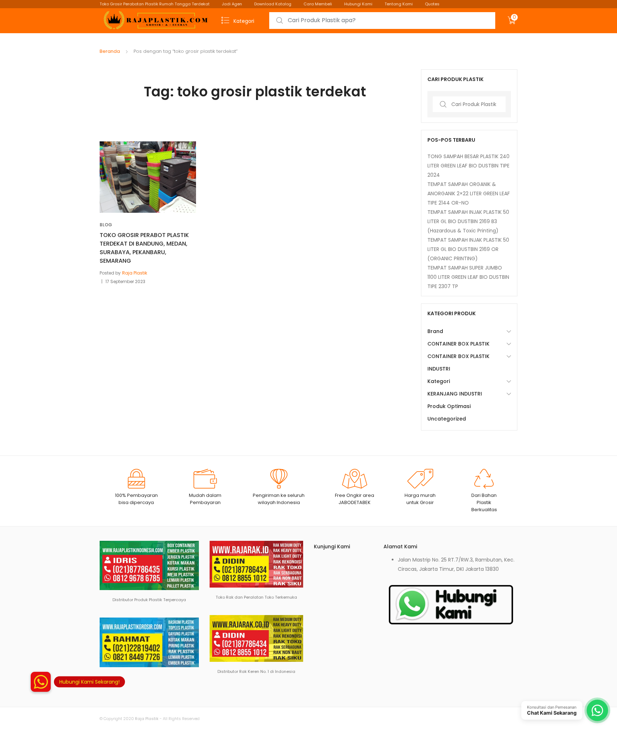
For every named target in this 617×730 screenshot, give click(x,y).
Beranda (110, 51)
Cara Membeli (318, 4)
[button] (41, 684)
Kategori (438, 381)
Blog (106, 225)
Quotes (432, 4)
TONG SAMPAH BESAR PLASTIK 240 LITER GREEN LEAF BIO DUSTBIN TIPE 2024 (468, 165)
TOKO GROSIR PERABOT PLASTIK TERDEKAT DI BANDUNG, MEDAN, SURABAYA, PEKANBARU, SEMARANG (144, 248)
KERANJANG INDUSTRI (454, 393)
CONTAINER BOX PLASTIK (458, 343)
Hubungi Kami (358, 4)
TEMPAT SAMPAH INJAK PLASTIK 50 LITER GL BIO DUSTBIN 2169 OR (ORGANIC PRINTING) (468, 249)
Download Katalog (272, 4)
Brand (435, 331)
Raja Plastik (134, 273)
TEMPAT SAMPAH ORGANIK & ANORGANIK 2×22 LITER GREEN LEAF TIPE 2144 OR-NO (468, 193)
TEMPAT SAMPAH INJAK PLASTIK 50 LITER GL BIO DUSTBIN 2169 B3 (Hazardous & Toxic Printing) (468, 221)
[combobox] (382, 20)
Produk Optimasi (449, 406)
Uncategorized (446, 418)
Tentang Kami (399, 4)
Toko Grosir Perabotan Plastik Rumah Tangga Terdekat (155, 4)
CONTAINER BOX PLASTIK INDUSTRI (458, 362)
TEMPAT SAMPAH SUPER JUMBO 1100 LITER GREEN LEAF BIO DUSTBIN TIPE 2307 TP (468, 277)
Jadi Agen (232, 4)
